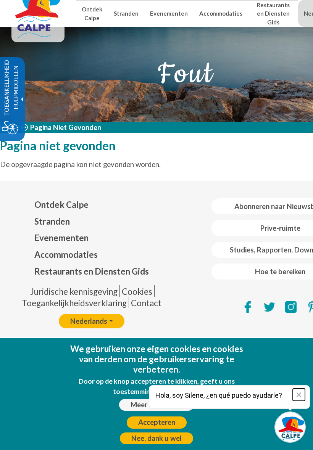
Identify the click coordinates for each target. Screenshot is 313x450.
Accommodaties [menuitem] (220, 13)
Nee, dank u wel (156, 438)
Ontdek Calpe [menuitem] (92, 13)
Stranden (52, 221)
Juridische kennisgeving (74, 291)
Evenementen (61, 238)
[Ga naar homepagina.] (38, 13)
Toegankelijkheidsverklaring (74, 303)
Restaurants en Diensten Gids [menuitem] (273, 14)
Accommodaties (66, 254)
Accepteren (156, 422)
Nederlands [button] (88, 321)
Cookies (137, 291)
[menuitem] (91, 204)
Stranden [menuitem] (126, 13)
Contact (146, 303)
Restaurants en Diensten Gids (91, 271)
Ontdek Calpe (61, 204)
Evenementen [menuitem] (169, 13)
